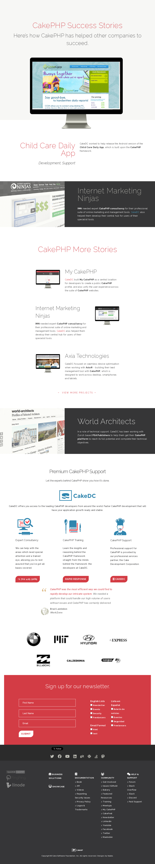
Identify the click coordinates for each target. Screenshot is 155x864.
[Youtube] (67, 757)
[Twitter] (52, 757)
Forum (132, 782)
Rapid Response (75, 579)
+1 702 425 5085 (27, 579)
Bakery (106, 790)
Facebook (108, 829)
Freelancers (99, 718)
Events (96, 709)
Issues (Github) (110, 786)
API (78, 786)
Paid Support (135, 801)
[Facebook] (59, 757)
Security (97, 713)
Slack (132, 794)
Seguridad (119, 721)
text (95, 734)
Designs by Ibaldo (105, 856)
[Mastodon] (102, 757)
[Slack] (89, 757)
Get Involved (109, 782)
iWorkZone (56, 612)
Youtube (107, 825)
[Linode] (15, 785)
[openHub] (15, 771)
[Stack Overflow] (96, 757)
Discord (133, 798)
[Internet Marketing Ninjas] (107, 316)
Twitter (106, 833)
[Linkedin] (74, 757)
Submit (26, 733)
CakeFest (107, 813)
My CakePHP (109, 809)
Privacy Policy (84, 801)
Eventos (118, 717)
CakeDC (135, 212)
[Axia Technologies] (48, 363)
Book (79, 782)
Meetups (107, 805)
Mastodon (108, 837)
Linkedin (107, 821)
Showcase (58, 786)
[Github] (82, 757)
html (95, 730)
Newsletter (99, 705)
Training (107, 801)
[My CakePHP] (48, 279)
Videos (80, 790)
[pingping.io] (16, 778)
